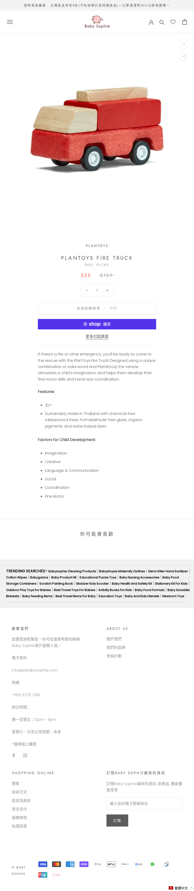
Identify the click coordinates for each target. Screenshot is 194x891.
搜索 (15, 783)
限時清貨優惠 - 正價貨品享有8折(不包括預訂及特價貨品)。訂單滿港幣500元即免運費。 (97, 5)
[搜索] (161, 21)
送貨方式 (19, 792)
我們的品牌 (115, 647)
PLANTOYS (97, 245)
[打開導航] (10, 22)
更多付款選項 (97, 336)
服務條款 (19, 817)
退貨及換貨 (21, 800)
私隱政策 (19, 826)
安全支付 (19, 809)
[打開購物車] (184, 22)
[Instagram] (25, 755)
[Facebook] (14, 755)
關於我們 (114, 639)
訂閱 (117, 820)
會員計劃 (114, 656)
